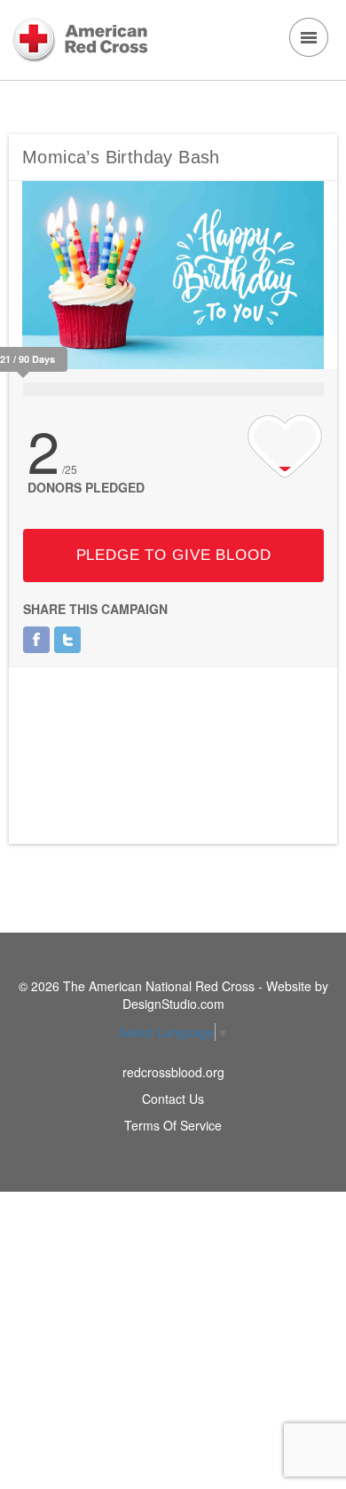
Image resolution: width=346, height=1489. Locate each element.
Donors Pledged (86, 487)
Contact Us (173, 1098)
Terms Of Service (173, 1125)
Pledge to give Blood (173, 555)
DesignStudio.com (173, 1003)
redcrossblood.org (173, 1072)
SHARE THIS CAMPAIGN (95, 609)
